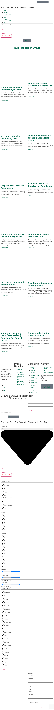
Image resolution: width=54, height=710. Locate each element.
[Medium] (4, 387)
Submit (40, 707)
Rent (5, 15)
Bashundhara (21, 376)
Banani (19, 371)
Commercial (7, 14)
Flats (5, 10)
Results (4, 33)
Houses (6, 12)
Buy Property (35, 368)
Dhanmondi (20, 374)
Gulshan (19, 369)
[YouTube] (4, 390)
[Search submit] (2, 29)
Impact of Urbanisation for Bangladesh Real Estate (39, 137)
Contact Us (34, 379)
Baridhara (20, 372)
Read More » (4, 100)
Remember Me (32, 407)
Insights (33, 370)
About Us (33, 367)
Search (3, 669)
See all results (6, 36)
